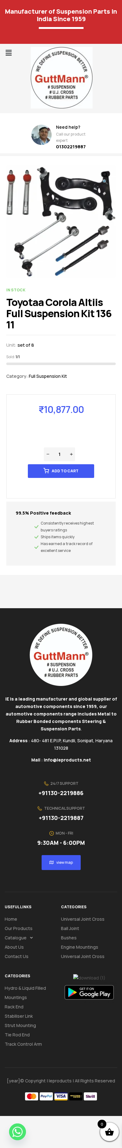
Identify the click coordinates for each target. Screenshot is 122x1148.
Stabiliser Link (19, 1016)
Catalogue (16, 938)
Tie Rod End (17, 1035)
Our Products (19, 928)
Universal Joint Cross (82, 919)
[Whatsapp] (17, 1131)
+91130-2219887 (61, 818)
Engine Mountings (79, 947)
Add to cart (65, 471)
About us (14, 947)
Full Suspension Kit (48, 376)
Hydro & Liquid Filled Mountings (25, 992)
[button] (8, 52)
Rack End (14, 1007)
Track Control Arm (23, 1044)
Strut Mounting (20, 1025)
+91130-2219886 (61, 793)
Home (11, 919)
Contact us (16, 956)
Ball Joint (70, 928)
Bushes (69, 938)
